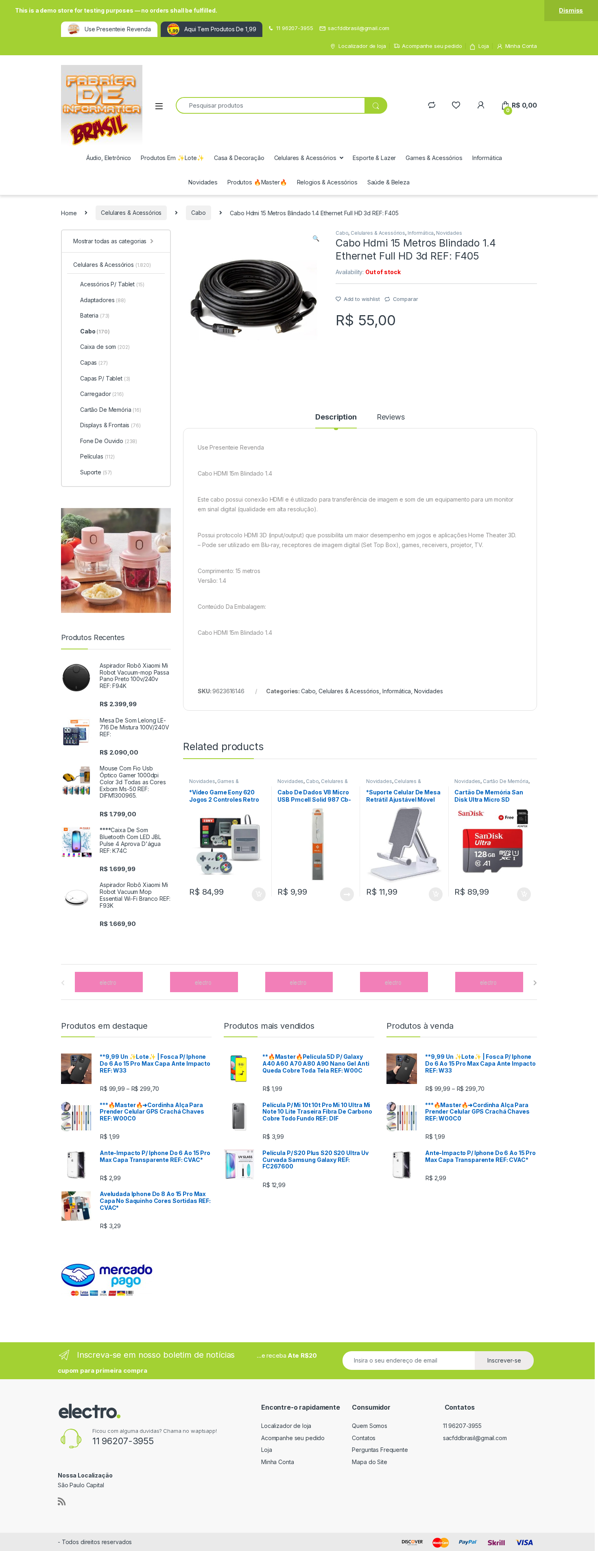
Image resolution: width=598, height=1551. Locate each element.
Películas (97, 456)
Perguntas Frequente (380, 1449)
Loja (483, 46)
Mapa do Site (369, 1461)
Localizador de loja (362, 46)
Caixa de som (104, 346)
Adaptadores (103, 299)
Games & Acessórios (434, 157)
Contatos (363, 1437)
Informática (487, 157)
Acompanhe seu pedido (432, 46)
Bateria (94, 315)
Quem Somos (369, 1425)
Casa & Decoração (239, 157)
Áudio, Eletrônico (108, 157)
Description (335, 417)
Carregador (102, 393)
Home (68, 212)
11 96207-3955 (294, 28)
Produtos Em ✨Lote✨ (172, 157)
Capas (94, 362)
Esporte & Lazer (374, 157)
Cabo (198, 212)
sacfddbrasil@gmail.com (358, 28)
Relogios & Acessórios (327, 182)
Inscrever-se (504, 1360)
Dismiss (571, 10)
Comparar (405, 299)
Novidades (203, 182)
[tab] (335, 420)
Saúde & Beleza (388, 182)
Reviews (391, 417)
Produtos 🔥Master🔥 (257, 182)
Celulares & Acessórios (305, 157)
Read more (347, 894)
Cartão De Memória (505, 781)
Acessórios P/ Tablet (112, 284)
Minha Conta (521, 46)
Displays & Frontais (110, 425)
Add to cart (259, 894)
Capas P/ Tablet (105, 378)
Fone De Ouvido (108, 440)
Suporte (96, 472)
